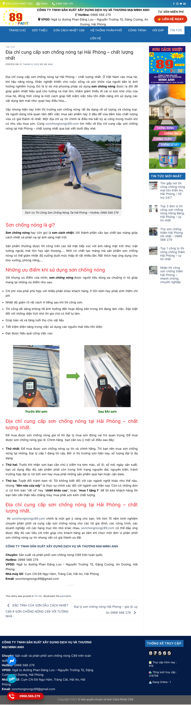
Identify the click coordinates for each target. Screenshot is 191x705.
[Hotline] (12, 696)
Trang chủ (17, 30)
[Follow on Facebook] (174, 4)
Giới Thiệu (39, 30)
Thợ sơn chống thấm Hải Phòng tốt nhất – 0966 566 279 (171, 234)
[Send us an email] (184, 4)
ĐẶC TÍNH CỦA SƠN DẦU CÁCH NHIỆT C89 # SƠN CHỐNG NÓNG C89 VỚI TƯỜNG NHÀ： (37, 610)
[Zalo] (12, 678)
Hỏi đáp (158, 30)
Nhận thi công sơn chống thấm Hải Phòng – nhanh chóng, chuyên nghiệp (171, 275)
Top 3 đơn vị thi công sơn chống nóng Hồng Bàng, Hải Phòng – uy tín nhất (172, 213)
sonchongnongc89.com (62, 123)
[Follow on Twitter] (181, 4)
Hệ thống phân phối (106, 30)
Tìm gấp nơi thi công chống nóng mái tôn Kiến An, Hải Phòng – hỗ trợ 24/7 (172, 190)
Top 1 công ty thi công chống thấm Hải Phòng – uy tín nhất (172, 254)
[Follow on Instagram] (177, 4)
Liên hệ (95, 38)
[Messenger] (12, 660)
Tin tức (176, 30)
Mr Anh (48, 64)
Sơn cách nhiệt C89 (68, 30)
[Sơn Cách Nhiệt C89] (17, 17)
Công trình (137, 30)
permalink (65, 596)
